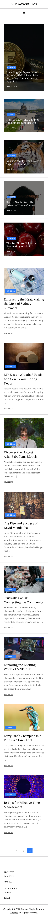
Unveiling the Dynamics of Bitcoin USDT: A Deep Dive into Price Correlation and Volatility (22, 77)
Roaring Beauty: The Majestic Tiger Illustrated (23, 162)
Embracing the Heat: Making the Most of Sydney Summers (24, 303)
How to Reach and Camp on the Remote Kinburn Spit (22, 121)
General (11, 67)
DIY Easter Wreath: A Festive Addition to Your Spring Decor (24, 379)
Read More (8, 333)
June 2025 (9, 876)
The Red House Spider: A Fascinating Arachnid (21, 245)
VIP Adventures (24, 4)
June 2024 (9, 881)
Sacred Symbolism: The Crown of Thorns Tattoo (20, 203)
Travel (10, 114)
